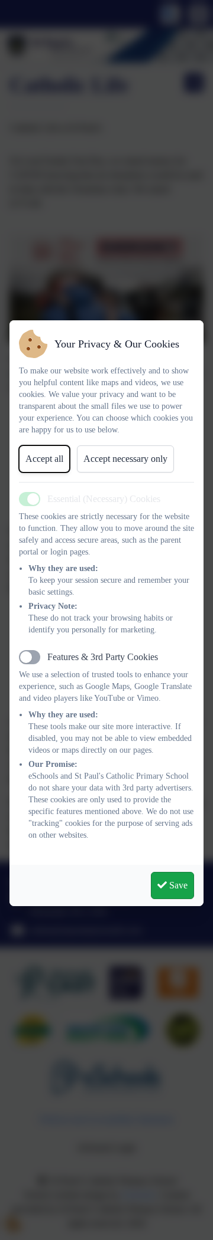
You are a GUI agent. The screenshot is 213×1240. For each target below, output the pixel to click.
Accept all (44, 459)
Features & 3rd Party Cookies (102, 657)
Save (177, 885)
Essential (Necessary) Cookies (103, 499)
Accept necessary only (125, 459)
